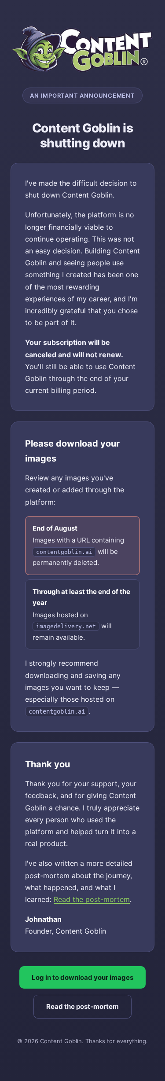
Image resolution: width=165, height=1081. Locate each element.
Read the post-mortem (92, 899)
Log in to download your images (82, 977)
